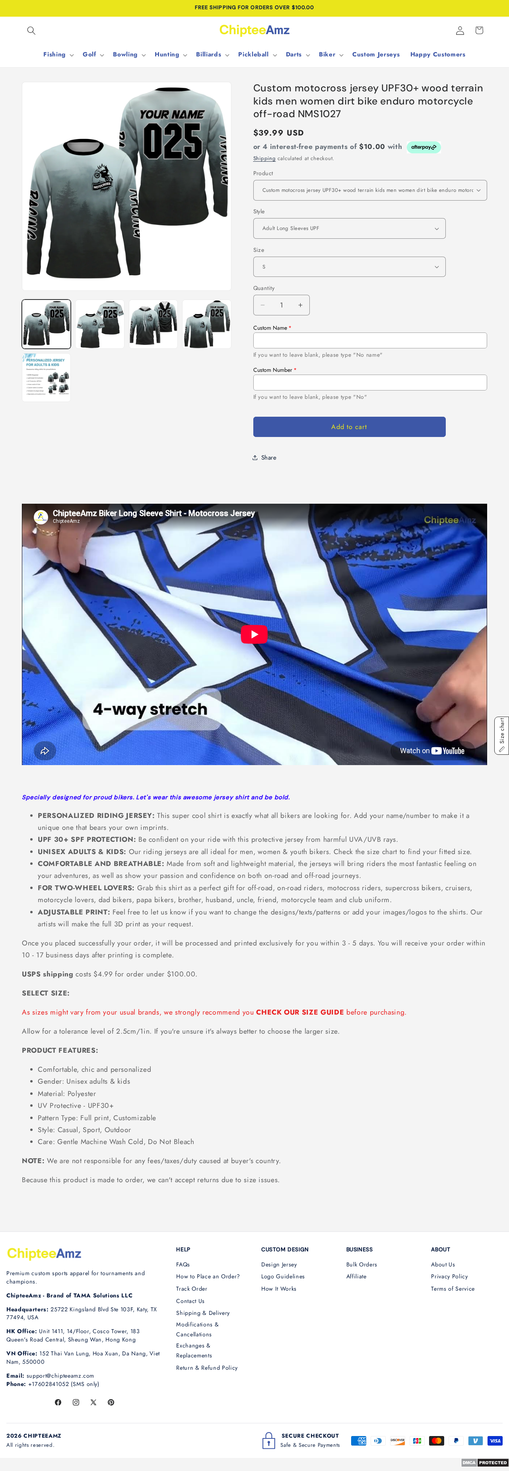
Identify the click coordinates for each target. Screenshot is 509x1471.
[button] (31, 30)
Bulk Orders (361, 1264)
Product (263, 173)
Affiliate (356, 1276)
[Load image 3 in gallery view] (153, 324)
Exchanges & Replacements (194, 1350)
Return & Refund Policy (207, 1368)
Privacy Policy (449, 1276)
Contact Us (190, 1301)
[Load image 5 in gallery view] (46, 377)
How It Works (279, 1289)
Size (258, 249)
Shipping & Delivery (203, 1313)
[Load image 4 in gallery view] (206, 324)
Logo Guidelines (283, 1276)
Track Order (191, 1289)
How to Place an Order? (208, 1276)
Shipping (264, 158)
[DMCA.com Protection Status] (485, 1465)
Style (259, 211)
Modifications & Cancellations (197, 1329)
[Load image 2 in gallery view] (99, 324)
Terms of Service (453, 1289)
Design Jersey (279, 1264)
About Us (443, 1264)
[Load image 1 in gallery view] (46, 324)
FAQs (183, 1264)
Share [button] (269, 457)
